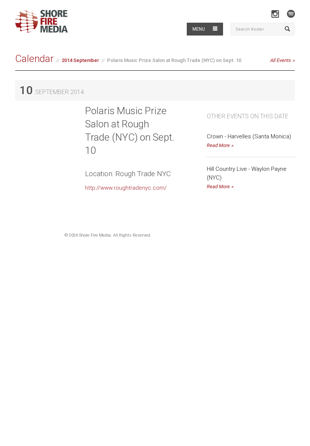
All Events (280, 60)
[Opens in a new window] (275, 14)
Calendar (34, 58)
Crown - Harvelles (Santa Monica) (249, 136)
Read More (218, 145)
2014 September (80, 60)
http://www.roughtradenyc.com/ (126, 187)
